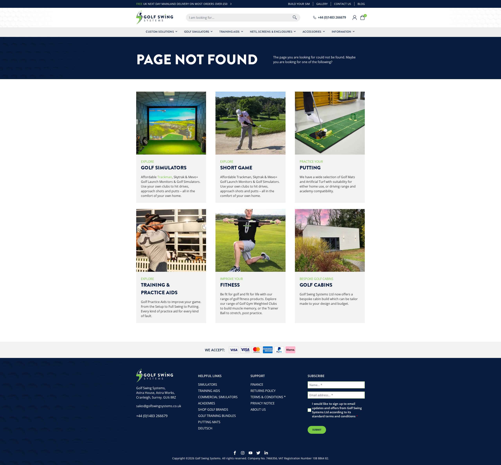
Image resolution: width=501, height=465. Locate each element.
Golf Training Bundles (217, 416)
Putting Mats (209, 422)
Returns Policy (263, 391)
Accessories (312, 32)
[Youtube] (250, 453)
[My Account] (356, 17)
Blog (361, 4)
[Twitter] (258, 453)
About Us (258, 409)
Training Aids (229, 32)
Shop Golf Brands (213, 409)
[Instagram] (243, 453)
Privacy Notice (262, 403)
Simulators (207, 384)
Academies (206, 403)
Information (341, 32)
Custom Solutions (160, 32)
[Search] (295, 17)
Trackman (164, 177)
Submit (316, 429)
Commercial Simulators (218, 397)
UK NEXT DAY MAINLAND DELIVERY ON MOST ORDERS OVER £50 (181, 4)
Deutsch (205, 428)
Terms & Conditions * (268, 397)
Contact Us (342, 4)
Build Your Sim (299, 4)
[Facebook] (235, 453)
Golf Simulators (196, 32)
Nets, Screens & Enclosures (271, 32)
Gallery (322, 4)
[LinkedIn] (266, 453)
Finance (256, 384)
